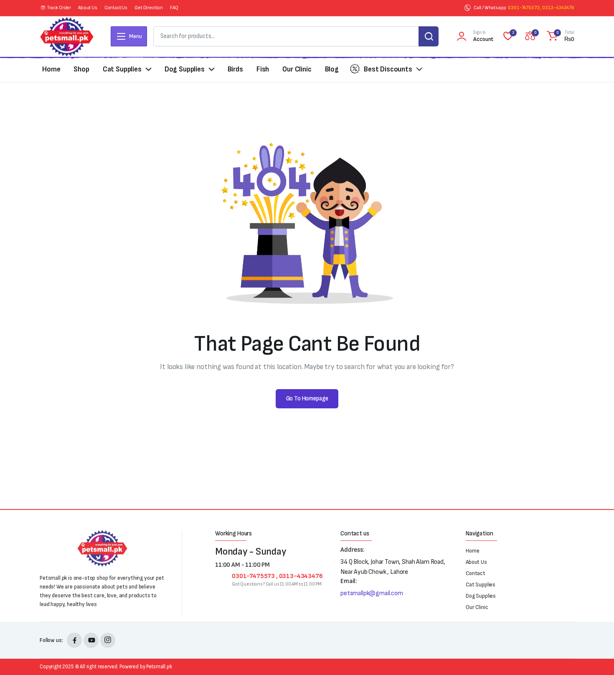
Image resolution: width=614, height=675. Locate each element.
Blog (332, 69)
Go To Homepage (307, 398)
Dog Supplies (185, 69)
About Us (87, 8)
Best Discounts (388, 69)
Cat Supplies (122, 69)
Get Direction (148, 8)
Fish (262, 69)
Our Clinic (296, 69)
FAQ (174, 8)
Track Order (59, 8)
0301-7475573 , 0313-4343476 (541, 8)
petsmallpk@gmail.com (371, 593)
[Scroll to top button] (595, 656)
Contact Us (115, 8)
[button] (559, 36)
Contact (475, 573)
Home (51, 69)
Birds (235, 69)
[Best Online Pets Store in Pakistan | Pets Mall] (67, 36)
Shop (81, 69)
